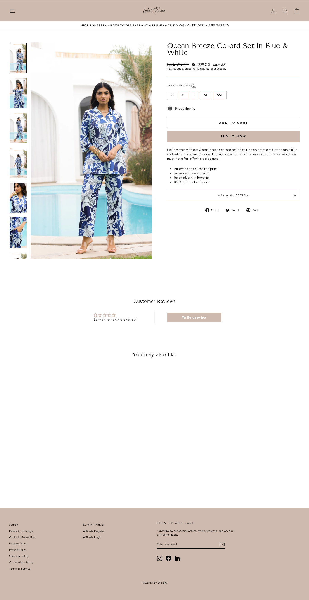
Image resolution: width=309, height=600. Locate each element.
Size (178, 85)
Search (13, 524)
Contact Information (22, 537)
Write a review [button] (194, 317)
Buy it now (234, 136)
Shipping (190, 68)
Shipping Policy (19, 556)
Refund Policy (18, 549)
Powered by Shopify (154, 582)
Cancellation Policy (21, 562)
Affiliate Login (92, 537)
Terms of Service (20, 568)
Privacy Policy (18, 543)
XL (206, 95)
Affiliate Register (94, 531)
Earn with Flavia (93, 524)
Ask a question (233, 195)
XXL (220, 95)
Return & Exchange (21, 531)
